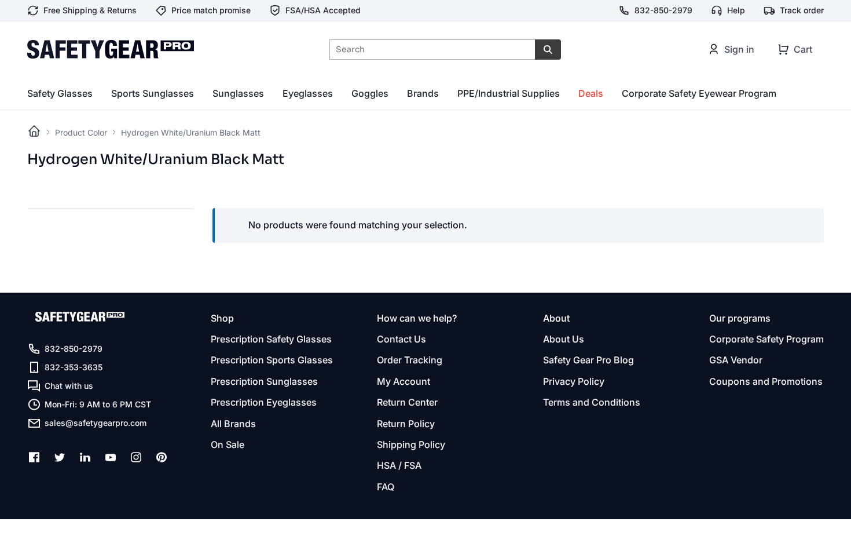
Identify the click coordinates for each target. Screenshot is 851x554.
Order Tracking (409, 360)
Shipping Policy (411, 444)
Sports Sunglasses (152, 93)
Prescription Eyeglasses (264, 402)
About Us (563, 339)
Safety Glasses (60, 93)
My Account (403, 381)
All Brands (233, 423)
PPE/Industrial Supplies (508, 93)
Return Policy (406, 423)
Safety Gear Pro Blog (588, 360)
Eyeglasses (308, 93)
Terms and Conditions (591, 402)
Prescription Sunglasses (264, 381)
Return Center (407, 402)
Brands (423, 93)
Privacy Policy (573, 381)
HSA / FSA (399, 465)
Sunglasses (238, 93)
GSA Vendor (735, 360)
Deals (590, 93)
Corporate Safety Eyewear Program (699, 93)
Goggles (369, 93)
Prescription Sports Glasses (272, 360)
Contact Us (401, 339)
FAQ (385, 487)
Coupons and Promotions (766, 381)
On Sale (227, 444)
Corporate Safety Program (766, 339)
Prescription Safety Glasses (271, 339)
